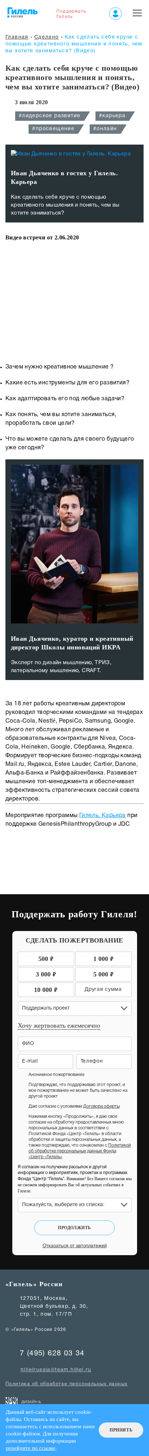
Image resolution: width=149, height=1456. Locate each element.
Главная (17, 37)
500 (46, 958)
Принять (121, 1430)
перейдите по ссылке (30, 1448)
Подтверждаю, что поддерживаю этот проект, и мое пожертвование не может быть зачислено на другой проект (78, 1090)
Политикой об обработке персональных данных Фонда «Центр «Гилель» (80, 1151)
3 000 (46, 974)
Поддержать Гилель (71, 14)
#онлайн (105, 129)
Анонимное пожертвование (56, 1075)
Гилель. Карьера (102, 815)
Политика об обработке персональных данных (66, 1384)
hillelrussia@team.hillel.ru (56, 1370)
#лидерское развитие (50, 116)
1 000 (103, 958)
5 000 (103, 974)
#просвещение (53, 129)
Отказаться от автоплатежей (75, 1246)
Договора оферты (101, 1106)
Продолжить (74, 1227)
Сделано (46, 37)
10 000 (46, 989)
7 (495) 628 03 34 (52, 1353)
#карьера (112, 116)
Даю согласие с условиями (74, 1106)
